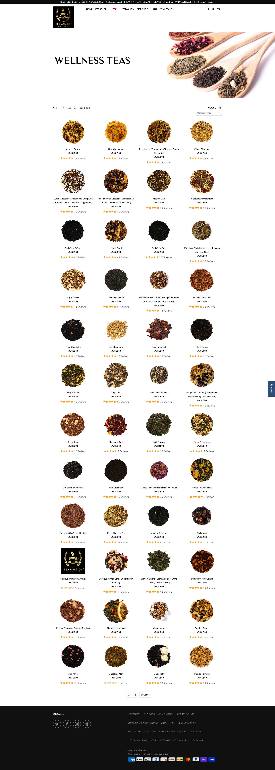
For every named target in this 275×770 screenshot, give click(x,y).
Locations (196, 740)
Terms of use (185, 714)
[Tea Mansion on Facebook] (67, 724)
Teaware (127, 9)
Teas (115, 9)
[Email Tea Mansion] (88, 724)
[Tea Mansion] (67, 17)
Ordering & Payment (141, 732)
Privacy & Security (183, 723)
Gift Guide (142, 9)
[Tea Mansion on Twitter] (57, 724)
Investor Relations (172, 740)
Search (196, 732)
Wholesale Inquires (142, 740)
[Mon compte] (209, 9)
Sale (155, 9)
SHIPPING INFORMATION (173, 732)
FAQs (164, 723)
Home (89, 9)
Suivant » (145, 695)
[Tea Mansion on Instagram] (77, 724)
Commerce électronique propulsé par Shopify (148, 754)
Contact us (165, 714)
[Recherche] (213, 9)
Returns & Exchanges (143, 723)
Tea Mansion (141, 750)
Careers (149, 714)
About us (134, 714)
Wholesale (166, 9)
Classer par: (215, 108)
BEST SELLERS (101, 9)
